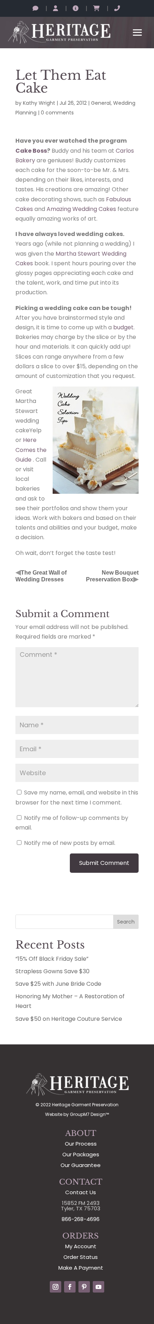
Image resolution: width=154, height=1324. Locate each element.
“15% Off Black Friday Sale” (51, 959)
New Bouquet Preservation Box (112, 576)
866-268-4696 (81, 1219)
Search (126, 921)
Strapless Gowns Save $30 (52, 971)
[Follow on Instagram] (55, 1287)
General (101, 103)
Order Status (80, 1257)
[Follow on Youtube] (98, 1287)
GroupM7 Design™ (89, 1114)
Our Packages (80, 1154)
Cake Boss (31, 151)
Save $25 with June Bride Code (58, 984)
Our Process (81, 1143)
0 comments (57, 112)
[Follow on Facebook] (70, 1287)
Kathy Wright (39, 103)
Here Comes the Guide (31, 449)
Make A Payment (80, 1267)
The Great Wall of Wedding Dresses (41, 576)
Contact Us (80, 1192)
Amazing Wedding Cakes (81, 209)
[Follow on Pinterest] (84, 1287)
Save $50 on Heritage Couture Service (68, 1019)
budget (123, 327)
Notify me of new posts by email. (69, 843)
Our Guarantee (81, 1165)
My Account (80, 1246)
